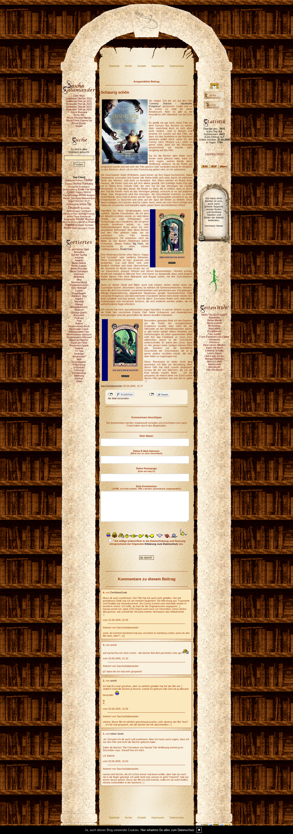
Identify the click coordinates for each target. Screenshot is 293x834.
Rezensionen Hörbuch (79, 334)
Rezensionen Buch (79, 326)
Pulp (79, 320)
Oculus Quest (79, 312)
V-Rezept (79, 370)
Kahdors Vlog (79, 296)
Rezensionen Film (79, 331)
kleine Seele (117, 733)
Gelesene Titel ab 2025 (79, 109)
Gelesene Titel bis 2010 (79, 98)
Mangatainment (79, 307)
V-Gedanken (79, 362)
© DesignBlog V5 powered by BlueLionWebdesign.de (92, 825)
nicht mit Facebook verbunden (110, 394)
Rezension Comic (79, 329)
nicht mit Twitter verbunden (151, 394)
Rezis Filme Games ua (79, 120)
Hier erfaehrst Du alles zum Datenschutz (167, 830)
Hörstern (214, 342)
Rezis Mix (78, 115)
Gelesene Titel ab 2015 (79, 104)
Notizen (79, 309)
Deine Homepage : (146, 470)
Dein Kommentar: (146, 487)
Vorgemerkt (79, 356)
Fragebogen (79, 293)
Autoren (79, 257)
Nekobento (214, 367)
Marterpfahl (214, 364)
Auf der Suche (79, 254)
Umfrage (79, 353)
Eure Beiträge (79, 287)
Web (78, 359)
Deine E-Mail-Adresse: (146, 452)
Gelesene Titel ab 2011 (79, 101)
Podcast (79, 318)
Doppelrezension (79, 285)
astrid (113, 680)
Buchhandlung (79, 282)
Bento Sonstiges (79, 271)
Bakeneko (214, 317)
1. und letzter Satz (79, 249)
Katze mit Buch (214, 347)
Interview (79, 274)
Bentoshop (214, 325)
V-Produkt (78, 367)
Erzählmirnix (214, 331)
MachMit (79, 301)
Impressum (158, 66)
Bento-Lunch (214, 323)
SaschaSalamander (111, 386)
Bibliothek (79, 276)
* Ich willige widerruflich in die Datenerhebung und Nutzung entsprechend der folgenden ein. (147, 542)
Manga (79, 304)
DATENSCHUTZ (214, 154)
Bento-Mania (214, 320)
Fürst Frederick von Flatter (214, 336)
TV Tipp (79, 351)
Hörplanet (214, 339)
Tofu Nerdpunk (214, 369)
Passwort (79, 315)
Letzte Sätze (214, 353)
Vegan (79, 126)
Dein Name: (147, 436)
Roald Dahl (126, 249)
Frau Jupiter (214, 334)
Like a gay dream (214, 356)
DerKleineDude (118, 592)
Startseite (114, 66)
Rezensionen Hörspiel (79, 337)
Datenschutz (177, 66)
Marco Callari (214, 361)
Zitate (79, 381)
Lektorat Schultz (214, 350)
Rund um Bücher (79, 340)
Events (79, 290)
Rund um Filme (79, 342)
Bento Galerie (79, 265)
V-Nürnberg (79, 364)
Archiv (128, 66)
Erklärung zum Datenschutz (161, 544)
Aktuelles (79, 252)
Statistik (79, 348)
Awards (79, 260)
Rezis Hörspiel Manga (79, 117)
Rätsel (79, 323)
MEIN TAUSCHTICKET (214, 314)
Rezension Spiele (79, 345)
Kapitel (79, 298)
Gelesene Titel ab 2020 (79, 106)
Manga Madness (214, 358)
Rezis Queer (79, 123)
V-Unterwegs (79, 373)
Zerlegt (79, 378)
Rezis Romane (79, 112)
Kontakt (142, 66)
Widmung (79, 375)
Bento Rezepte (79, 268)
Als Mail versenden (118, 398)
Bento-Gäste (79, 263)
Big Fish (138, 243)
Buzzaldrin (214, 328)
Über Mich (79, 95)
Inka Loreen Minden (214, 345)
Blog (79, 279)
